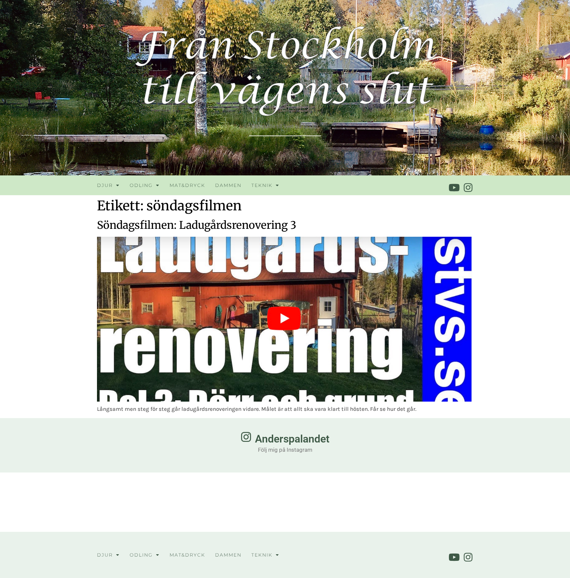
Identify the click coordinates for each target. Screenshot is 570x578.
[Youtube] (454, 188)
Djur (105, 185)
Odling (141, 185)
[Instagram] (468, 188)
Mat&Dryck (187, 185)
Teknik (261, 185)
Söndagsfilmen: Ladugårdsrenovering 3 (196, 225)
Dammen (228, 185)
